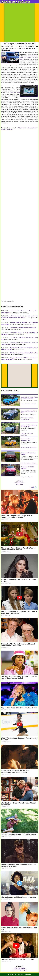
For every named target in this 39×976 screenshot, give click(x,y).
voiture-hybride (28, 477)
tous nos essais (19, 968)
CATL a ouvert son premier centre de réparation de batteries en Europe (19, 316)
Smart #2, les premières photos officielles (23, 327)
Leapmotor (24, 433)
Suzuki (23, 463)
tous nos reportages (19, 970)
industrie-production (7, 129)
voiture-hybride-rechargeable (27, 418)
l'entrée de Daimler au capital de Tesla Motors (28, 57)
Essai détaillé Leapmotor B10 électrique (29, 425)
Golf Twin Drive (15, 92)
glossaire (28, 974)
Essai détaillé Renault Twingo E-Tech (28, 439)
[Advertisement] (19, 22)
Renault (23, 447)
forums (20, 974)
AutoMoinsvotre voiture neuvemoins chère (19, 482)
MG (22, 477)
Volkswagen (21, 128)
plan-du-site (12, 974)
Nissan (23, 404)
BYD (22, 418)
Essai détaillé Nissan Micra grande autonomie (29, 398)
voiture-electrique (32, 128)
